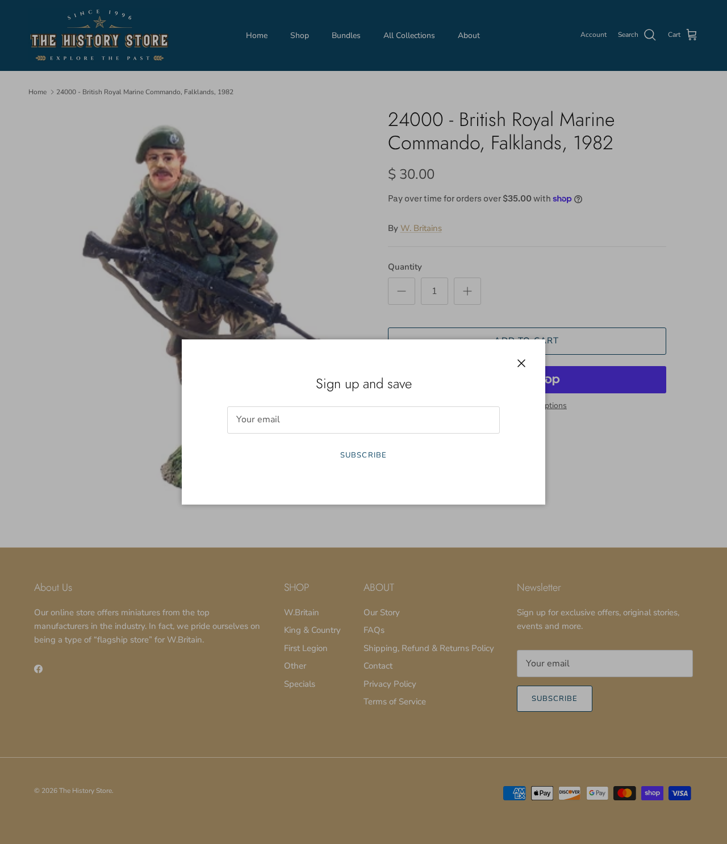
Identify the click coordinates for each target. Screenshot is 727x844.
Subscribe (363, 455)
